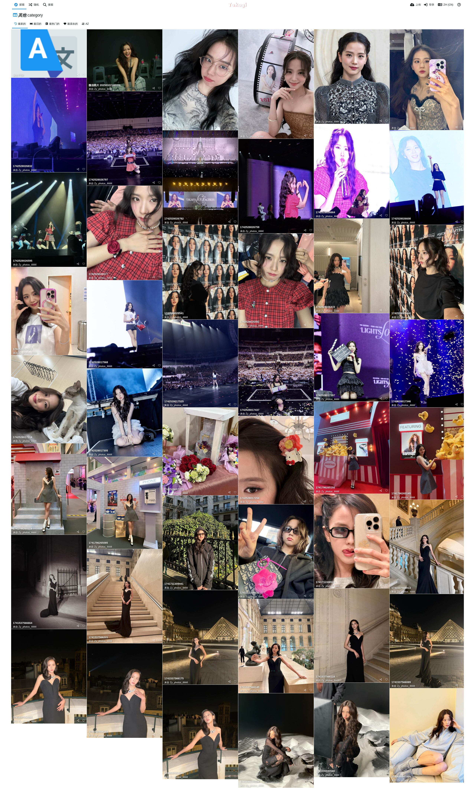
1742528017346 (401, 401)
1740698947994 (401, 776)
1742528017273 (174, 489)
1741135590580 (325, 771)
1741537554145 (174, 773)
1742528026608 (401, 218)
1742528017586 (22, 349)
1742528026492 (249, 321)
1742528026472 (325, 307)
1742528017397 (325, 395)
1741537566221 (98, 637)
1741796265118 (22, 528)
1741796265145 (401, 493)
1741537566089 (401, 682)
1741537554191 (22, 717)
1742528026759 (249, 227)
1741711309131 (249, 592)
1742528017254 (249, 498)
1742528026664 (325, 212)
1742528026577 (98, 274)
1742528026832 (22, 166)
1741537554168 (98, 731)
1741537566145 (249, 687)
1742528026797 (98, 179)
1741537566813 (401, 588)
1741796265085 (98, 542)
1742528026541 (174, 313)
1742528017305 (98, 450)
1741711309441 (174, 584)
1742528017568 (98, 362)
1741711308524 (325, 582)
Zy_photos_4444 (103, 89)
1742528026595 (22, 260)
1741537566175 (174, 678)
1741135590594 (249, 781)
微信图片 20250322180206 (105, 85)
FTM (21, 75)
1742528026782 (174, 218)
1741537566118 (325, 676)
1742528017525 (174, 401)
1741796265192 (325, 487)
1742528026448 (401, 313)
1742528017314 (22, 437)
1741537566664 (22, 623)
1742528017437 (249, 410)
